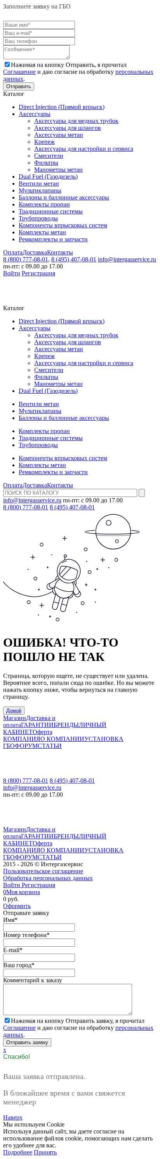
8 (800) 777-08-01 (25, 507)
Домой (13, 710)
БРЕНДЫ (66, 725)
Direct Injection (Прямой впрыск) (61, 107)
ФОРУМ (26, 746)
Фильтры (46, 162)
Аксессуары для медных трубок (76, 121)
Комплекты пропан (44, 204)
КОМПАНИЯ (21, 739)
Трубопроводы (38, 218)
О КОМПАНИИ (62, 739)
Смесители (48, 155)
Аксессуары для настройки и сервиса (83, 148)
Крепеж (44, 141)
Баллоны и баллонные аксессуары (64, 197)
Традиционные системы (51, 211)
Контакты (60, 252)
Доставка (35, 252)
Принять (45, 1152)
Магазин (14, 718)
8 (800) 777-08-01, (26, 259)
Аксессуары (34, 114)
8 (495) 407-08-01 (73, 259)
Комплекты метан (42, 232)
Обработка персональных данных (48, 878)
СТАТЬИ (50, 746)
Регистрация (38, 273)
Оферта (42, 732)
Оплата (13, 252)
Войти (11, 273)
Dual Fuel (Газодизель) (48, 176)
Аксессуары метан (58, 134)
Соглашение (19, 71)
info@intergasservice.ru (127, 259)
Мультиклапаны (40, 190)
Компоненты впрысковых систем (63, 225)
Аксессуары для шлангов (67, 128)
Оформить (17, 906)
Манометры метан (58, 169)
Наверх (13, 1117)
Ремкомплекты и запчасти (53, 239)
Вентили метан (39, 183)
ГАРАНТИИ (37, 725)
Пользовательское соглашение (43, 871)
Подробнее (17, 1152)
